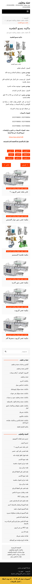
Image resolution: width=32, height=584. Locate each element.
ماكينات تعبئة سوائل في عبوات (19, 393)
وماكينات (9, 158)
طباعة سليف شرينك (22, 536)
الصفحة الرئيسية (16, 547)
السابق (24, 165)
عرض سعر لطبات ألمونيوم (20, 439)
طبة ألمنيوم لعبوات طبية (21, 509)
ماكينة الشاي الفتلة (22, 427)
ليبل (11, 154)
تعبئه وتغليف (24, 2)
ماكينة (17, 158)
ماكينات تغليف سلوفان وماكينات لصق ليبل (17, 32)
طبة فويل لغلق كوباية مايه (20, 455)
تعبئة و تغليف (24, 377)
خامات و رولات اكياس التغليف (16, 554)
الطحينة (26, 151)
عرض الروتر (24, 443)
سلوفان (26, 154)
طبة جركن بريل (23, 467)
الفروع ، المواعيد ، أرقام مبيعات (19, 373)
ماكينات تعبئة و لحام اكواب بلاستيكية (17, 401)
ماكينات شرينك (23, 412)
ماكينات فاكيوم (23, 416)
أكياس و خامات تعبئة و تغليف (19, 364)
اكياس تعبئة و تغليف (22, 368)
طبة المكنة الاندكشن (22, 517)
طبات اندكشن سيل (16, 556)
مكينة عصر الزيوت (21, 310)
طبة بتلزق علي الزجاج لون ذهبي (19, 500)
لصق (17, 154)
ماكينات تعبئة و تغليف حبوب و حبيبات (17, 397)
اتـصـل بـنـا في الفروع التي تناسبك (20, 573)
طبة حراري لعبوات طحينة (20, 463)
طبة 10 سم (24, 532)
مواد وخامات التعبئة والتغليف (16, 552)
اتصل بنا (21, 571)
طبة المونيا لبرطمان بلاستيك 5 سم (18, 505)
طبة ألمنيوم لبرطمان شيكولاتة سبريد (17, 513)
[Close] (30, 578)
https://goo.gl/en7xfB (16, 137)
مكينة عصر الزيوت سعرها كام (17, 338)
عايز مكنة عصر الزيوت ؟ (19, 192)
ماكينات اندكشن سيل (22, 385)
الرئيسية (27, 571)
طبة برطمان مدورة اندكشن (20, 492)
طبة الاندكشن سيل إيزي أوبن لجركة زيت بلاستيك (16, 522)
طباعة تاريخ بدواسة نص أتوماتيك (19, 540)
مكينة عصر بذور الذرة (20, 283)
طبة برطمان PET (23, 496)
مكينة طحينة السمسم (20, 255)
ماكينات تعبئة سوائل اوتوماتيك (19, 389)
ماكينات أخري (24, 381)
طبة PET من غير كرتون (21, 527)
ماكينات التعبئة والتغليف (16, 550)
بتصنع (17, 151)
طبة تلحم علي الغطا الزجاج (20, 471)
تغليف (9, 151)
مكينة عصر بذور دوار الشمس (17, 220)
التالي (7, 165)
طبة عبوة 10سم (23, 459)
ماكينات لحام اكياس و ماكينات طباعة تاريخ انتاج (17, 422)
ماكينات (26, 158)
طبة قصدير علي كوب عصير (20, 451)
